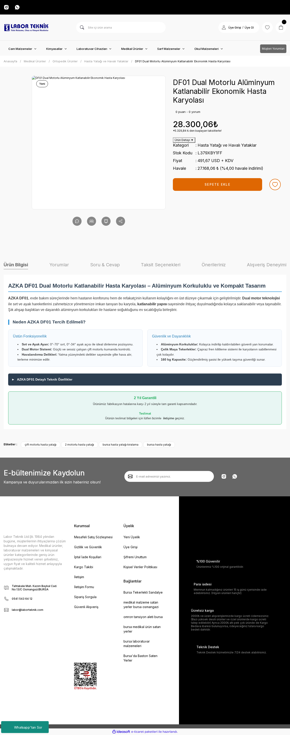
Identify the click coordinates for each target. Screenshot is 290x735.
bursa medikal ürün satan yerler (142, 629)
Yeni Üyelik (131, 537)
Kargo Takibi (83, 567)
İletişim (79, 577)
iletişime (168, 418)
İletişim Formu (84, 587)
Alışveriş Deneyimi (266, 264)
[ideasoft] (121, 732)
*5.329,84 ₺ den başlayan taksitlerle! (197, 130)
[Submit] (130, 476)
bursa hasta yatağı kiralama (120, 444)
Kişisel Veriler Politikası (140, 567)
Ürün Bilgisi (16, 264)
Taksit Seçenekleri (160, 264)
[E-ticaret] (144, 732)
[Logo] (26, 27)
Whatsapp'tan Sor (28, 727)
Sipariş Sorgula (85, 597)
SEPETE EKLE (217, 184)
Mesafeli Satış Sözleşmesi (93, 537)
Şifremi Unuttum (135, 557)
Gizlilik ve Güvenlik (88, 547)
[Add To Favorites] (275, 184)
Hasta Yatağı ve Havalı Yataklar (227, 145)
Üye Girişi (234, 27)
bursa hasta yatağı (159, 444)
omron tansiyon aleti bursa (143, 617)
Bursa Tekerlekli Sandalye (143, 592)
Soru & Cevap (105, 264)
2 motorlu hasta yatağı (79, 444)
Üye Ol (249, 27)
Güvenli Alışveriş (86, 607)
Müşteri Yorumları (273, 48)
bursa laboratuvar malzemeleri (136, 643)
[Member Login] (224, 27)
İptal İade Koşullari (87, 557)
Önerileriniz (214, 264)
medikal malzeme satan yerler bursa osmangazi (141, 604)
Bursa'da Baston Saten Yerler (140, 658)
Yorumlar (59, 264)
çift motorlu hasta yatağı (40, 444)
